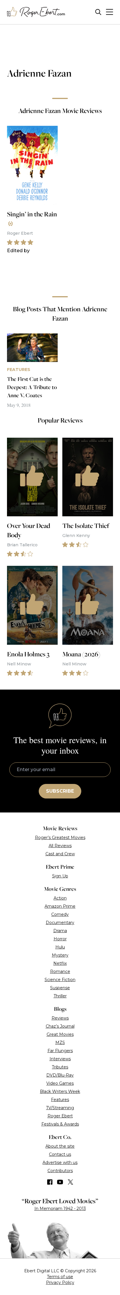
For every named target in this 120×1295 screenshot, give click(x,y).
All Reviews (60, 845)
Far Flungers (60, 1050)
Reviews (60, 1018)
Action (60, 898)
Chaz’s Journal (60, 1026)
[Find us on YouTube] (60, 1182)
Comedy (60, 914)
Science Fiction (60, 979)
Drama (60, 930)
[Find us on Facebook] (49, 1182)
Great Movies (60, 1034)
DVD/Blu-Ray (60, 1075)
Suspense (60, 987)
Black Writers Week (60, 1091)
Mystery (60, 955)
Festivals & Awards (60, 1124)
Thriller (60, 996)
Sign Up (60, 876)
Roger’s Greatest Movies (60, 837)
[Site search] (98, 12)
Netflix (60, 963)
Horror (60, 938)
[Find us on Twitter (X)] (70, 1182)
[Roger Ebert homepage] (36, 12)
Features (60, 1099)
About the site (60, 1146)
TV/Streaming (60, 1107)
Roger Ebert (60, 1116)
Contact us (60, 1154)
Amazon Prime (60, 906)
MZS (60, 1042)
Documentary (60, 922)
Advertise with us (60, 1162)
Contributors (60, 1170)
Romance (60, 971)
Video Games (60, 1083)
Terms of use (60, 1276)
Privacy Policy (60, 1282)
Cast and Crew (60, 853)
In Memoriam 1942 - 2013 (60, 1208)
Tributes (60, 1067)
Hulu (60, 947)
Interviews (60, 1058)
